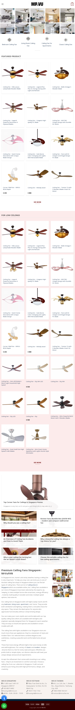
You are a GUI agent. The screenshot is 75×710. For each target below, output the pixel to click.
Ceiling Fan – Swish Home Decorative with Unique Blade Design (11, 156)
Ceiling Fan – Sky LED (8, 416)
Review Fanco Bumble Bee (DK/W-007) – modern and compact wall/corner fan (56, 521)
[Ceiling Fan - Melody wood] (37, 174)
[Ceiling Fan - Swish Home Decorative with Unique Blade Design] (12, 140)
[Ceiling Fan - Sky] (37, 402)
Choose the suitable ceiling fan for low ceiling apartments (54, 558)
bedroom (7, 604)
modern (37, 647)
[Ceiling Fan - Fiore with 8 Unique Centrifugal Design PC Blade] (62, 140)
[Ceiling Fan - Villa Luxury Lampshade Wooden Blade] (12, 73)
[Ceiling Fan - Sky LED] (12, 402)
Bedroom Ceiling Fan (9, 44)
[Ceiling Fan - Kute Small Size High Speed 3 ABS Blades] (12, 435)
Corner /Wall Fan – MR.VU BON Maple (11, 188)
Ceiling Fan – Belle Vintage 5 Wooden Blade (61, 88)
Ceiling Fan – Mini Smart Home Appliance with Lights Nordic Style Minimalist (37, 451)
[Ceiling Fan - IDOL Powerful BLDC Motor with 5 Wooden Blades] (62, 402)
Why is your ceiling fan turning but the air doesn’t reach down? (17, 558)
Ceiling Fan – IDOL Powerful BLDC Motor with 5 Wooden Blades (62, 417)
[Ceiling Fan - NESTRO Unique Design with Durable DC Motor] (62, 107)
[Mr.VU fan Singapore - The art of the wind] (37, 4)
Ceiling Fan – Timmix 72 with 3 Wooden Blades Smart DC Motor (61, 189)
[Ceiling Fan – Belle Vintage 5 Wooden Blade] (62, 73)
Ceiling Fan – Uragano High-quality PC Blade (37, 121)
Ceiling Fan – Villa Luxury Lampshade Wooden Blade (12, 88)
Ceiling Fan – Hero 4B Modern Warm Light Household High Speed (11, 383)
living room (16, 604)
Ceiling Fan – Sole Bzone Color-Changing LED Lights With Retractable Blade (37, 156)
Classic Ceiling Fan (65, 44)
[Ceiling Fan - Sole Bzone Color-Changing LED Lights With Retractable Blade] (37, 140)
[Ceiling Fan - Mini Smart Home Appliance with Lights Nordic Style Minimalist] (37, 435)
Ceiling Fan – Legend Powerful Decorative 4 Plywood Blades (10, 122)
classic (28, 647)
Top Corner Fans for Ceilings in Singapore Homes (23, 502)
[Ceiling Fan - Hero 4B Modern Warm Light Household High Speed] (12, 367)
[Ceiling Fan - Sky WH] (62, 367)
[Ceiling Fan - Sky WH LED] (37, 367)
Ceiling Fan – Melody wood (36, 188)
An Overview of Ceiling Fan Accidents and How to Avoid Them (18, 540)
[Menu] (2, 4)
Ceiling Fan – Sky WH (58, 381)
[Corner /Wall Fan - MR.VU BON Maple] (12, 174)
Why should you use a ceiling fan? (16, 523)
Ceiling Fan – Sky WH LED (34, 381)
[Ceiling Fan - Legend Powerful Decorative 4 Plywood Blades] (12, 107)
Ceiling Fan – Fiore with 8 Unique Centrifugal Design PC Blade (61, 156)
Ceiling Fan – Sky (31, 416)
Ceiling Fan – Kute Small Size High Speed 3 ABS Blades (12, 450)
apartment (25, 604)
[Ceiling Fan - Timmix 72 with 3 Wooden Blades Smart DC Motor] (62, 174)
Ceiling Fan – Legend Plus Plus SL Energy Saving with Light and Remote (37, 88)
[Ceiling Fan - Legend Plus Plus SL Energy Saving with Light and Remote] (37, 73)
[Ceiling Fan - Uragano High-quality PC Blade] (37, 107)
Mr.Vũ (44, 707)
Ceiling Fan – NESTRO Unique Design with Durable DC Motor (61, 122)
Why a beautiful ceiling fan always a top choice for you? (55, 540)
